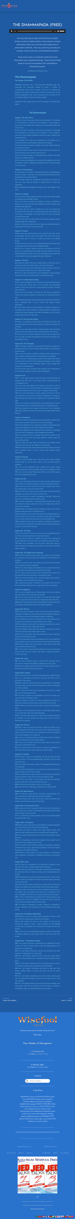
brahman (41, 1101)
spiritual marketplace (47, 1099)
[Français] (48, 1216)
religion (32, 1101)
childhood (30, 1116)
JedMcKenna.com (50, 1146)
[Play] (12, 31)
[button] (20, 1175)
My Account (11, 1153)
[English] (46, 1216)
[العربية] (37, 1216)
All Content (64, 1153)
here (32, 1054)
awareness (48, 1101)
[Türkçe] (72, 1216)
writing (53, 1104)
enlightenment (25, 1104)
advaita (52, 1096)
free (54, 1118)
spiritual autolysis (25, 1106)
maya (27, 1118)
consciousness (25, 1111)
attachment (46, 1111)
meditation (31, 1121)
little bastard (37, 1109)
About (55, 1153)
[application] (37, 31)
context (52, 1111)
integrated (31, 1109)
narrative (43, 1109)
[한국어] (60, 1216)
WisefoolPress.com (24, 1146)
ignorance (44, 1114)
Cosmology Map (38, 1121)
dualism (34, 1113)
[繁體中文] (41, 1216)
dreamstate (44, 1096)
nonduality (46, 1104)
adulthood (24, 1096)
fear (42, 1106)
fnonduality (45, 1119)
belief (39, 1104)
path (50, 1119)
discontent (28, 1113)
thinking (45, 1116)
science (48, 1109)
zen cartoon (33, 1106)
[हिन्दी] (53, 1216)
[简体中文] (39, 1216)
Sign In (28, 1153)
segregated (33, 1104)
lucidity (24, 1113)
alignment (24, 1116)
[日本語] (58, 1216)
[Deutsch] (51, 1216)
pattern (21, 1119)
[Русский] (67, 1216)
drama (38, 1114)
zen (37, 1097)
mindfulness (32, 1096)
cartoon (26, 1109)
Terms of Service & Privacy (37, 1209)
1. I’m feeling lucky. (37, 1051)
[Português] (65, 1216)
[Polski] (63, 1216)
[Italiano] (56, 1216)
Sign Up (21, 1153)
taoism (38, 1106)
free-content (52, 1106)
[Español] (70, 1216)
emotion (31, 1099)
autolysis (37, 1099)
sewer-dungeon (34, 1119)
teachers (26, 1101)
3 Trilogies (47, 1153)
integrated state (37, 1116)
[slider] (62, 31)
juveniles (45, 1121)
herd (46, 1106)
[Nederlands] (44, 1216)
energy (50, 1113)
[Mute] (58, 31)
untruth (32, 1111)
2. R (32, 1065)
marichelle (24, 1099)
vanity (36, 1101)
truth (51, 1115)
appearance (38, 1111)
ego (40, 1119)
